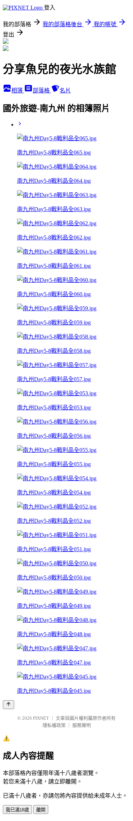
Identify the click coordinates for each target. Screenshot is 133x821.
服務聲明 (81, 725)
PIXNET (41, 718)
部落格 (42, 90)
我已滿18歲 (17, 809)
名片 (65, 90)
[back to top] (8, 704)
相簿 (17, 90)
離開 (40, 809)
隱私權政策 (54, 725)
